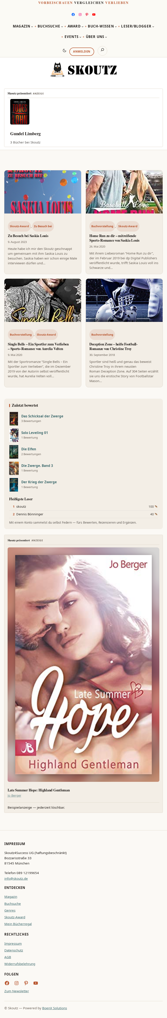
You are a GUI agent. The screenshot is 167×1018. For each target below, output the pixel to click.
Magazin (10, 896)
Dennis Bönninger (29, 514)
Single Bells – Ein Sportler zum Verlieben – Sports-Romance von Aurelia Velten (38, 346)
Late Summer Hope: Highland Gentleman (39, 790)
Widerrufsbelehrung (19, 964)
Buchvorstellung (102, 226)
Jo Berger (14, 795)
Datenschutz (13, 950)
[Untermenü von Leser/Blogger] (153, 26)
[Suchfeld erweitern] (102, 51)
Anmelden (81, 51)
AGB (7, 957)
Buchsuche (12, 903)
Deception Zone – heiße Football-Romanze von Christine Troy (113, 346)
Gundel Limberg (25, 133)
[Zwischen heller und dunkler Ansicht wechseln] (64, 50)
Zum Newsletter (16, 991)
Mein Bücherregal (18, 924)
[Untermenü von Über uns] (106, 37)
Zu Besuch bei (43, 226)
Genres (9, 910)
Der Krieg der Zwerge (39, 482)
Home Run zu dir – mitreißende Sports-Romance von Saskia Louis (114, 238)
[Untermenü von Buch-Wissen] (116, 26)
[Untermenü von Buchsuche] (62, 26)
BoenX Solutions (54, 1008)
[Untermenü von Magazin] (32, 26)
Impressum (13, 943)
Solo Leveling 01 (34, 433)
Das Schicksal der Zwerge (42, 416)
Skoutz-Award (19, 226)
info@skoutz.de (16, 878)
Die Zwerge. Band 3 (37, 466)
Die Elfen (28, 449)
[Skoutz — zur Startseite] (83, 69)
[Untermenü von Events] (80, 37)
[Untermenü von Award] (83, 26)
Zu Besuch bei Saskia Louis (28, 235)
